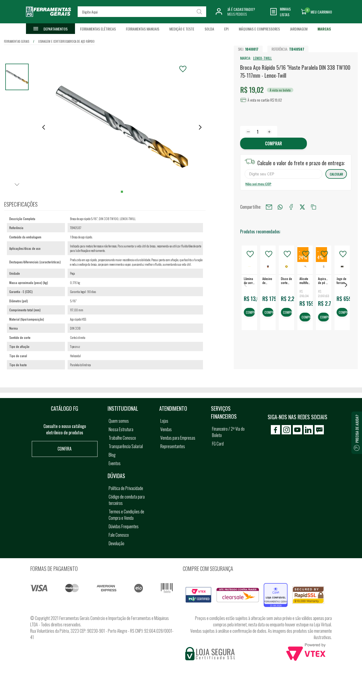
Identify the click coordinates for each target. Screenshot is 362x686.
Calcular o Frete (283, 174)
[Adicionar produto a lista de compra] (183, 69)
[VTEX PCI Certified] (198, 590)
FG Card (218, 443)
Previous (245, 285)
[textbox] (142, 11)
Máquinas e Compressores (259, 29)
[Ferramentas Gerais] (48, 19)
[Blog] (319, 429)
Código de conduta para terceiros (127, 499)
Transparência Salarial (126, 446)
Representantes (172, 446)
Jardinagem (298, 29)
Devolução (116, 543)
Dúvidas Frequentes (124, 526)
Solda (209, 29)
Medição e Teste (181, 29)
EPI (226, 29)
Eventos (115, 463)
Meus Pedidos (237, 14)
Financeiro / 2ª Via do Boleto (228, 432)
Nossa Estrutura (121, 429)
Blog (112, 455)
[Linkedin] (308, 429)
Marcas (324, 29)
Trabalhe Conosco (122, 438)
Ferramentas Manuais (142, 29)
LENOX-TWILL (262, 58)
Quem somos (119, 421)
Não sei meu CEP (258, 184)
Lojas (164, 421)
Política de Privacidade (126, 488)
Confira (65, 448)
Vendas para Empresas (177, 438)
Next (346, 285)
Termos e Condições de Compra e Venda (126, 514)
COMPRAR (250, 312)
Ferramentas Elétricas (98, 29)
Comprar (273, 143)
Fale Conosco (119, 535)
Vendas (166, 429)
